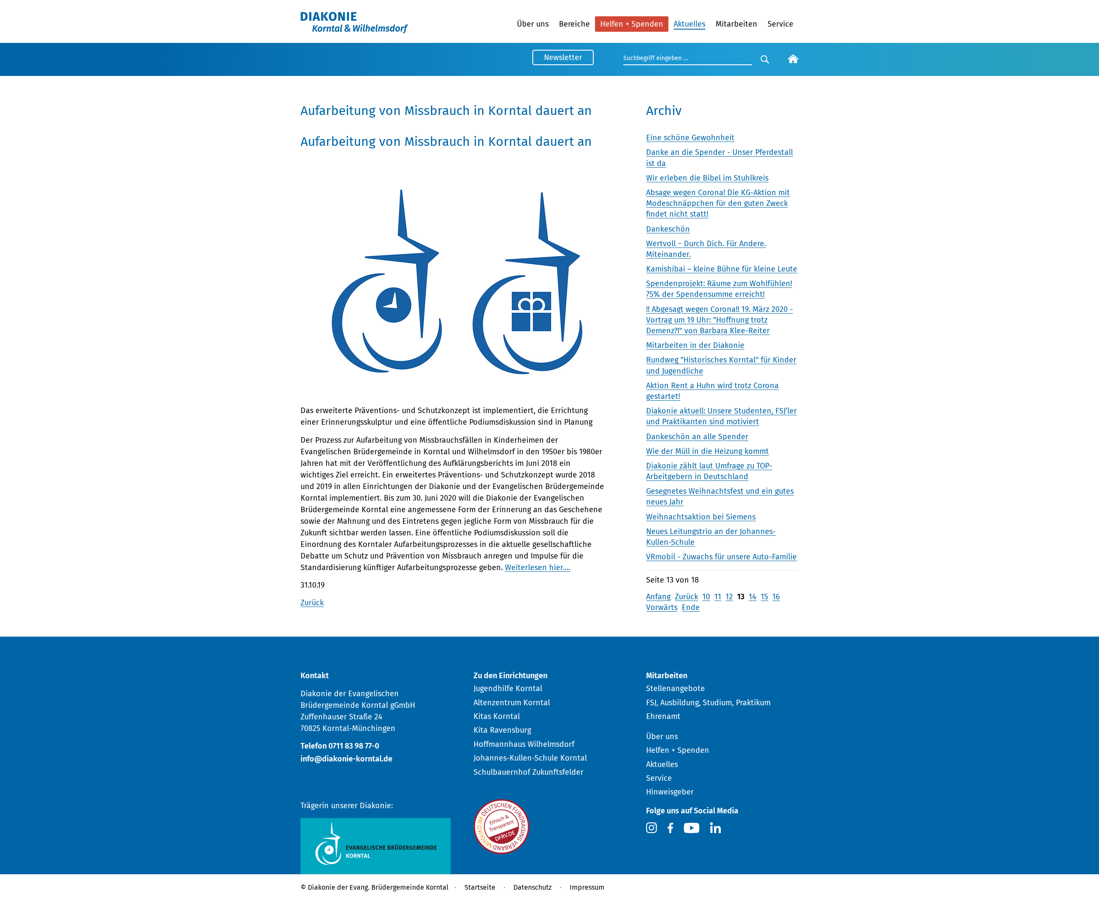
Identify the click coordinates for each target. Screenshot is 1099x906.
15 (764, 596)
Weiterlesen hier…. (537, 567)
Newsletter (563, 57)
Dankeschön (668, 229)
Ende (691, 607)
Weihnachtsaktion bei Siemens (701, 517)
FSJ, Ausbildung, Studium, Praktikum (708, 702)
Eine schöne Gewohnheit (690, 137)
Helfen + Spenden (631, 24)
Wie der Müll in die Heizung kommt (707, 451)
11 (717, 596)
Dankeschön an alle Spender (697, 436)
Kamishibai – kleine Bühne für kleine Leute (721, 269)
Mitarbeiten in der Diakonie (695, 345)
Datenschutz (532, 887)
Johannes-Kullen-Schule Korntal (530, 758)
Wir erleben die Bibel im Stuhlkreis (707, 178)
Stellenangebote (675, 688)
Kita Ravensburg (502, 730)
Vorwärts (661, 607)
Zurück (312, 602)
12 (729, 596)
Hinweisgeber (670, 792)
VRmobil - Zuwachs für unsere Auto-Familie (721, 557)
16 (776, 596)
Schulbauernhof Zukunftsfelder (528, 772)
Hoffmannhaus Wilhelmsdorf (524, 744)
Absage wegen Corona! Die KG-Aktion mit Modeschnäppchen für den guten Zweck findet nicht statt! (718, 203)
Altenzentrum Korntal (512, 702)
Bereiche (574, 24)
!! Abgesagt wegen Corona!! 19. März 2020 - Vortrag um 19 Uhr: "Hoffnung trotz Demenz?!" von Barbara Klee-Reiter (719, 320)
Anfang (658, 596)
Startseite (479, 887)
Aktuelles (689, 24)
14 (752, 596)
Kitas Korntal (497, 716)
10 (706, 596)
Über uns (533, 24)
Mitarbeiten (736, 24)
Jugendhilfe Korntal (508, 688)
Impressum (587, 887)
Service (780, 24)
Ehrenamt (663, 716)
